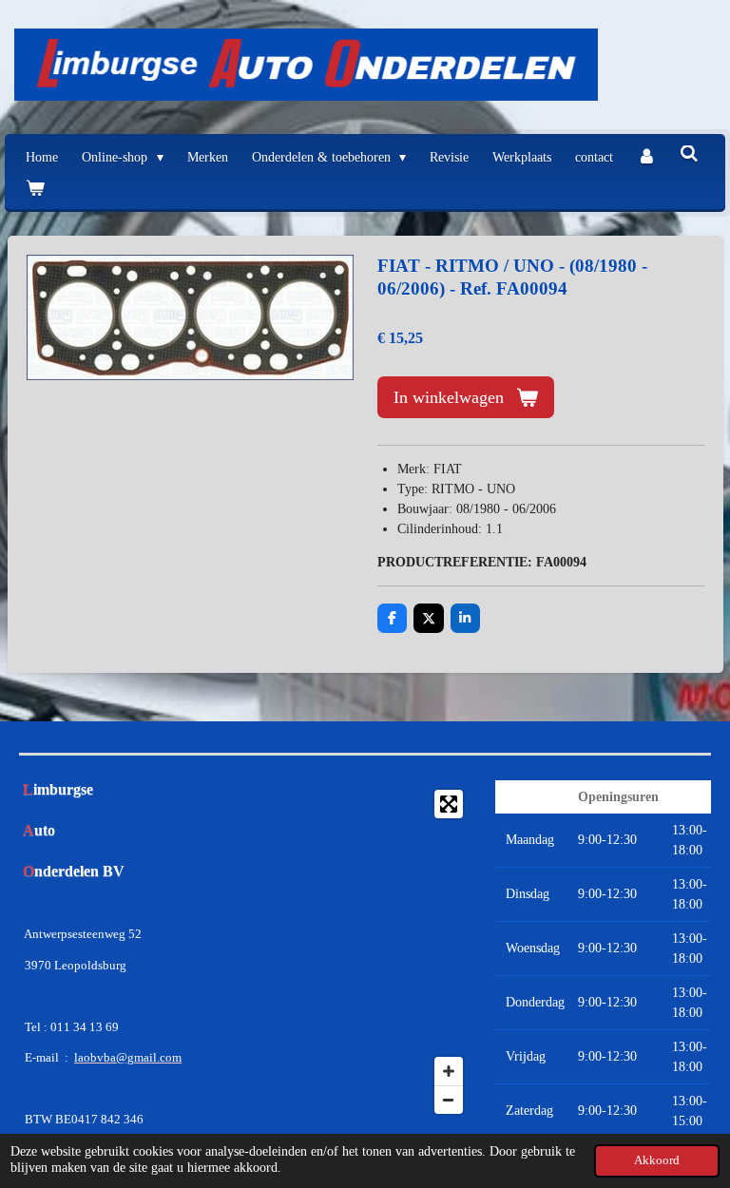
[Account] (646, 157)
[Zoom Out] (448, 1099)
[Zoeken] (689, 155)
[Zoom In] (448, 1071)
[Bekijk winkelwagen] (35, 188)
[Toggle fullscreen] (448, 804)
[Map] (365, 951)
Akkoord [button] (657, 1160)
